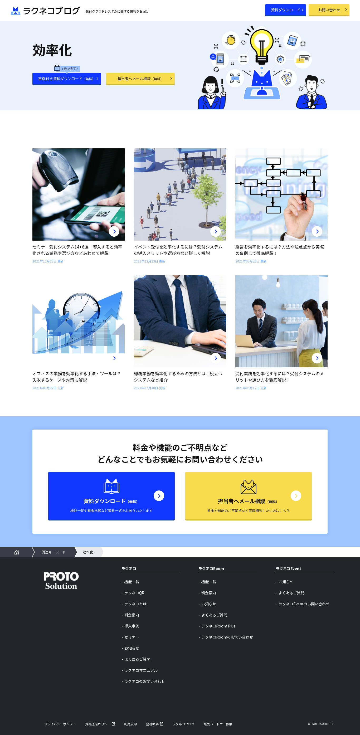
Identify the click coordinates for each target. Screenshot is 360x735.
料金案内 (131, 615)
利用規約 (130, 724)
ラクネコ (128, 569)
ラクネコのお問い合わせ (144, 681)
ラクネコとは (135, 604)
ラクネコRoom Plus (218, 626)
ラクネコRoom (211, 569)
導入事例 (131, 626)
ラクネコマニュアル (141, 670)
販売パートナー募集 (218, 724)
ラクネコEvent (288, 569)
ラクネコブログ (183, 724)
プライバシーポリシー (60, 724)
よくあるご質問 (137, 659)
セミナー (131, 637)
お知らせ (131, 648)
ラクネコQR (134, 593)
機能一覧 (131, 581)
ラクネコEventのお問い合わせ (304, 604)
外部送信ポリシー (97, 724)
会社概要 (152, 724)
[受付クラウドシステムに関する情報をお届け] (46, 9)
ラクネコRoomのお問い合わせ (227, 637)
